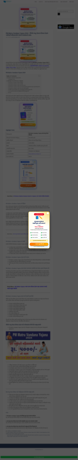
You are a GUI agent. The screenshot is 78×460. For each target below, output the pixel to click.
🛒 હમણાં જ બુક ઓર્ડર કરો (39, 244)
